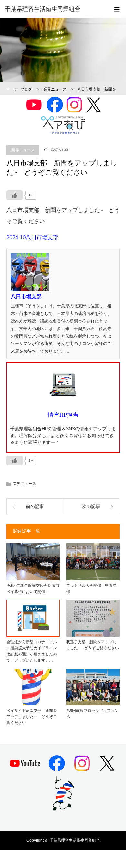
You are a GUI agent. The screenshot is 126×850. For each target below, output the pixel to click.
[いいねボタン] (14, 195)
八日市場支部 (26, 296)
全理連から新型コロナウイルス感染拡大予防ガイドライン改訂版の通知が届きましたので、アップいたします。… (31, 651)
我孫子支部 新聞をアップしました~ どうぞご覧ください (92, 645)
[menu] (117, 9)
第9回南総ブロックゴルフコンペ (92, 713)
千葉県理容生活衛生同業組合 (74, 840)
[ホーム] (8, 84)
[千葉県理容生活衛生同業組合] (53, 9)
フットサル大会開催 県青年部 (91, 588)
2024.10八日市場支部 (32, 237)
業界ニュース (23, 150)
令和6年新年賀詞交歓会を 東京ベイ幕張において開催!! (33, 588)
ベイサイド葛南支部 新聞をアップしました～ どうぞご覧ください (31, 716)
